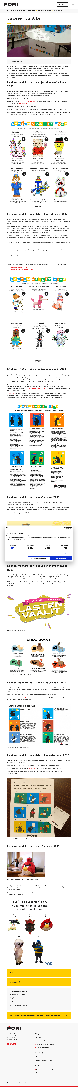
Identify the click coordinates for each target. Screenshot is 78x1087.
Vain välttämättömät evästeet (38, 558)
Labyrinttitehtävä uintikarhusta (18, 1005)
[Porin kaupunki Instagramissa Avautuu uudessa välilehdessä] (11, 1044)
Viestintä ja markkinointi (43, 1047)
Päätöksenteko (31, 10)
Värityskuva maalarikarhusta (17, 994)
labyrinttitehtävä (25, 697)
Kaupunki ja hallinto (18, 10)
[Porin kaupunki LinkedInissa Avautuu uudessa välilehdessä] (15, 1044)
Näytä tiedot (66, 553)
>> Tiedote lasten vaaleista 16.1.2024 (17, 267)
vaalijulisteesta (23, 103)
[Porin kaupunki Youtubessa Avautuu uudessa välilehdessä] (13, 1044)
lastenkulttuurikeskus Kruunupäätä (35, 388)
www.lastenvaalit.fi (12, 516)
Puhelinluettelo (40, 1038)
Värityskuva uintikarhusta (17, 998)
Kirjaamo (38, 1073)
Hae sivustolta (62, 4)
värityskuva (35, 697)
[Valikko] (72, 4)
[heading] (39, 973)
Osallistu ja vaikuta (44, 10)
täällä (31, 98)
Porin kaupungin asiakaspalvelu (44, 1070)
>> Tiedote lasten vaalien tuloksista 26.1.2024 (20, 269)
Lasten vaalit (10, 393)
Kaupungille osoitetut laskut (44, 1060)
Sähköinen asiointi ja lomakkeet (45, 1044)
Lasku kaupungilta (41, 1057)
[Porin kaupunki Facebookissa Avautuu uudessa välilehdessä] (8, 1044)
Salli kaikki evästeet (61, 558)
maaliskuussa (31, 101)
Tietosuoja (9, 1082)
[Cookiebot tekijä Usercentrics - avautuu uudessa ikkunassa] (65, 528)
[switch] (30, 548)
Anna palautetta (40, 1041)
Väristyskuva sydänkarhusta (17, 1001)
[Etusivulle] (11, 4)
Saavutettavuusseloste (20, 1082)
